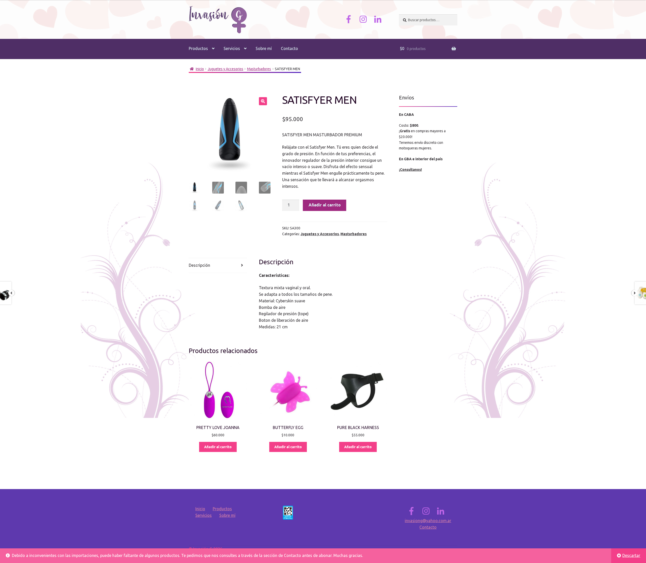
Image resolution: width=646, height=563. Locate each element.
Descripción (199, 265)
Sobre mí (264, 48)
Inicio (200, 69)
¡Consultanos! (410, 170)
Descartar (631, 555)
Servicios (232, 48)
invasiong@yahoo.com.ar (428, 520)
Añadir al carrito (325, 205)
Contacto (289, 48)
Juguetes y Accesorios (225, 69)
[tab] (218, 265)
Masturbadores (259, 69)
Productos (198, 48)
